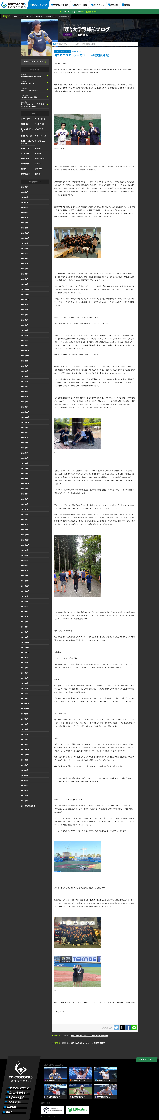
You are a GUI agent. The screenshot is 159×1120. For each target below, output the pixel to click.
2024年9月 (25, 305)
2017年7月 (25, 729)
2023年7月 (25, 376)
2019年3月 (25, 627)
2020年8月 (25, 555)
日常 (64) (38, 153)
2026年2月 (25, 218)
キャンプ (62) (39, 124)
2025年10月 (25, 238)
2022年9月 (25, 427)
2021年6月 (25, 504)
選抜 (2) (23, 169)
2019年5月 (25, 617)
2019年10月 (25, 591)
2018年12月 (25, 642)
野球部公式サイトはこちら (33, 62)
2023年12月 (25, 351)
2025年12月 (25, 228)
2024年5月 (25, 325)
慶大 (64, 16)
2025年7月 (25, 253)
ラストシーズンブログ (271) (27, 142)
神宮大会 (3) (25, 164)
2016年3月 (25, 791)
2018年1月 (25, 698)
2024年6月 (25, 320)
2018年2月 (25, 693)
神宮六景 (126, 4)
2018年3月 (25, 688)
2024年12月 (25, 289)
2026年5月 (25, 202)
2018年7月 (25, 668)
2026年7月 (25, 192)
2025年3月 (25, 274)
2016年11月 (25, 755)
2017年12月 (25, 704)
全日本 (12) (25, 148)
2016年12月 (25, 750)
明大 (6, 16)
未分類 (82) (25, 159)
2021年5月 (25, 509)
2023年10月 (25, 361)
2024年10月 (25, 299)
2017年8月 (25, 724)
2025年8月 (25, 248)
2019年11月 (25, 586)
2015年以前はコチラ (28, 806)
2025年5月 (25, 264)
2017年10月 (25, 714)
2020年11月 (25, 540)
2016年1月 (25, 801)
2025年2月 (25, 279)
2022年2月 (25, 463)
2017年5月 (25, 739)
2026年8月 (25, 187)
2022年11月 (25, 417)
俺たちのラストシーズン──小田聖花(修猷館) (88, 1043)
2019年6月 (25, 611)
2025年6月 (25, 259)
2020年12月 (25, 535)
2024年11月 (25, 294)
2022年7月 (25, 438)
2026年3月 (25, 212)
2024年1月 (25, 345)
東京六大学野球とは (59, 4)
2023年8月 (25, 371)
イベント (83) (25, 119)
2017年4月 (25, 745)
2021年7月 (25, 499)
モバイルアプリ (97, 4)
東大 (27, 16)
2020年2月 (25, 571)
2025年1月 (25, 284)
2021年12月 (25, 473)
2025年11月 (25, 233)
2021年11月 (25, 478)
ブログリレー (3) (26, 136)
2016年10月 (25, 760)
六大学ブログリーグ (38, 4)
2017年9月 (25, 719)
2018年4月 (25, 683)
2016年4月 (25, 785)
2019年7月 (25, 606)
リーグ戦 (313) (40, 141)
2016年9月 (25, 765)
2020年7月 (25, 560)
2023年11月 (25, 356)
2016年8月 (25, 770)
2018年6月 (25, 673)
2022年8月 (25, 432)
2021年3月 (25, 519)
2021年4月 (25, 514)
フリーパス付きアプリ (71, 12)
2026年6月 (25, 197)
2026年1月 (25, 223)
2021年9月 (25, 489)
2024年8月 (25, 310)
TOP (55, 44)
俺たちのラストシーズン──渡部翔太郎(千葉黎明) (89, 1036)
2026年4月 (25, 207)
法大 (17, 16)
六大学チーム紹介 (79, 4)
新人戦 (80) (25, 153)
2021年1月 (25, 530)
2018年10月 (25, 652)
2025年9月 (25, 243)
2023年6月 (25, 381)
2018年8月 (25, 663)
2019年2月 (25, 632)
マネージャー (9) (40, 136)
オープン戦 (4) (40, 119)
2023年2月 (25, 402)
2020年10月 (25, 545)
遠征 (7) (38, 164)
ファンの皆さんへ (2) (27, 130)
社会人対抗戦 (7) (41, 159)
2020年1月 (25, 576)
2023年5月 (25, 386)
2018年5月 (25, 678)
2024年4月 (25, 330)
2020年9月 (25, 550)
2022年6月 (25, 443)
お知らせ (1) (25, 124)
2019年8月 (25, 601)
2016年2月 (25, 796)
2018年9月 (25, 658)
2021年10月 (25, 484)
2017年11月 (25, 709)
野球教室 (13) (25, 174)
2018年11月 (25, 647)
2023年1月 (25, 407)
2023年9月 (25, 366)
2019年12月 (25, 581)
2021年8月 (25, 494)
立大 (38, 16)
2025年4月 (25, 269)
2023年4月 (25, 392)
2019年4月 (25, 622)
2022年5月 (25, 448)
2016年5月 (25, 780)
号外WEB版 (113, 4)
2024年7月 (25, 315)
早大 (50, 16)
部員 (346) (38, 169)
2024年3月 (25, 335)
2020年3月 (25, 565)
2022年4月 (25, 453)
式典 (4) (38, 148)
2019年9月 (25, 596)
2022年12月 (25, 412)
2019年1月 (25, 637)
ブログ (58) (39, 129)
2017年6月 (25, 734)
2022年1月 (25, 468)
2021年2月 (25, 525)
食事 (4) (38, 174)
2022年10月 (25, 422)
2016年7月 (25, 775)
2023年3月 (25, 397)
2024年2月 (25, 340)
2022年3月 (25, 458)
